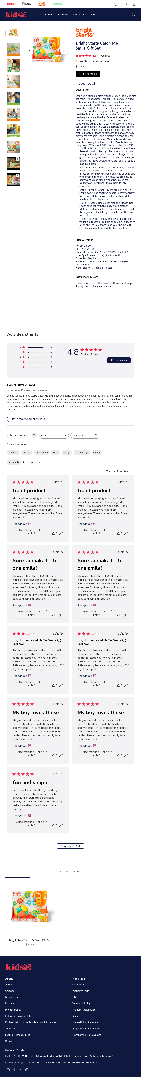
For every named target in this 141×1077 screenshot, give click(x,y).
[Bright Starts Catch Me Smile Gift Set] (30, 907)
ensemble (14, 462)
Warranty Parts (80, 990)
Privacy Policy (13, 1009)
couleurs (13, 452)
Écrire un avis (119, 360)
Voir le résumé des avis (94, 61)
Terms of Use (12, 1028)
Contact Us (78, 984)
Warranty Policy (81, 1003)
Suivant (64, 50)
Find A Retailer (88, 74)
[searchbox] (19, 435)
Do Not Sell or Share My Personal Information (31, 1022)
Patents (9, 1041)
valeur (96, 452)
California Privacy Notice (19, 1015)
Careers (9, 990)
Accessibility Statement (85, 1022)
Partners (9, 1003)
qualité (26, 452)
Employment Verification (86, 1028)
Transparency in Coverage (86, 1034)
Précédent (29, 50)
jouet (55, 452)
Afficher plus (31, 462)
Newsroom (11, 997)
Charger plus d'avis (70, 846)
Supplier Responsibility (18, 1034)
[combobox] (54, 436)
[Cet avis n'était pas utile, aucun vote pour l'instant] (60, 533)
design (66, 452)
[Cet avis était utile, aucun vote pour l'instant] (53, 533)
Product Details (86, 83)
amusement (41, 452)
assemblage (81, 452)
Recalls (76, 1015)
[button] (49, 14)
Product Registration (83, 1009)
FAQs (75, 997)
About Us (10, 984)
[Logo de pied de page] (18, 967)
